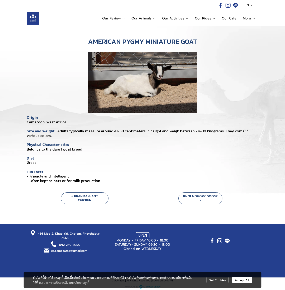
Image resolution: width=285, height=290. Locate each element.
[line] (235, 5)
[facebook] (220, 5)
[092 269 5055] (54, 244)
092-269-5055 (69, 245)
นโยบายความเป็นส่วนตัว (53, 282)
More (247, 18)
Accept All (242, 280)
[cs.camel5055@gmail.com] (46, 250)
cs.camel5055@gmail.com (69, 251)
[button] (248, 5)
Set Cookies (217, 280)
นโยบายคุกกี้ (81, 282)
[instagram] (228, 5)
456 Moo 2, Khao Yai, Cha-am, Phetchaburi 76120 (69, 235)
